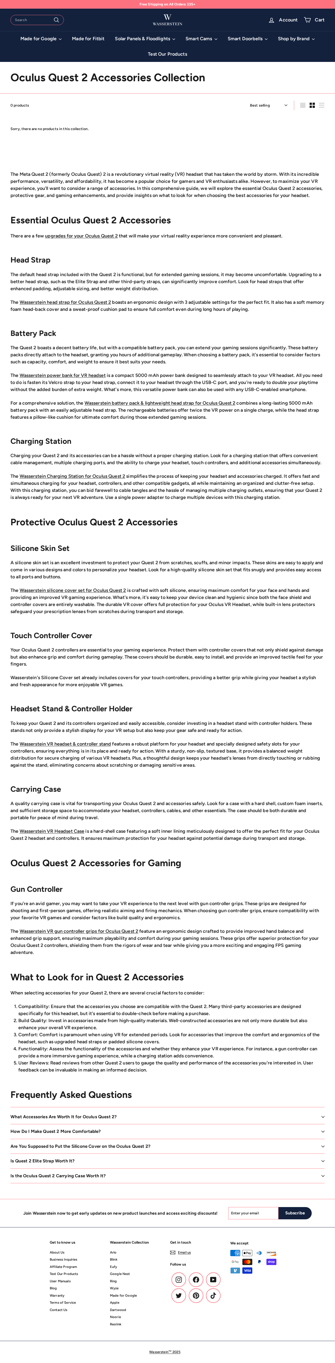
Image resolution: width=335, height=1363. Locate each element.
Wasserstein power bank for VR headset (63, 375)
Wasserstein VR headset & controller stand (65, 744)
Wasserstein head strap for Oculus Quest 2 (65, 302)
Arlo (113, 1252)
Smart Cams (199, 39)
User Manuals (60, 1281)
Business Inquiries (63, 1259)
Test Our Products (167, 54)
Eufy (113, 1267)
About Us (57, 1252)
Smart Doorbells (246, 39)
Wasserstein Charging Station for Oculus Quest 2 (72, 476)
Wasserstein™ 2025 (164, 1352)
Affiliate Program (63, 1267)
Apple (114, 1302)
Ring (113, 1281)
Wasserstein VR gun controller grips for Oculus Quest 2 (79, 931)
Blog (53, 1288)
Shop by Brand (294, 39)
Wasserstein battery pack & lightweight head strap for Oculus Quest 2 (160, 403)
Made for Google (39, 39)
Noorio (115, 1317)
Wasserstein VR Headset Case (52, 831)
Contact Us (58, 1310)
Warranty (57, 1295)
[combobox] (37, 20)
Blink (114, 1259)
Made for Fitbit (88, 39)
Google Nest (120, 1274)
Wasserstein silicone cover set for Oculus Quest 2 (73, 590)
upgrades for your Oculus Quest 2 (81, 236)
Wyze (114, 1288)
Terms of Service (63, 1302)
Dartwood (118, 1310)
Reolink (115, 1324)
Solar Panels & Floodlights (143, 39)
